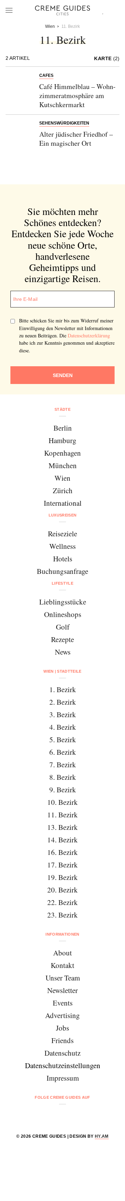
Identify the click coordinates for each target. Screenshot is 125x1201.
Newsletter (62, 990)
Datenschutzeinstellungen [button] (62, 1065)
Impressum (63, 1078)
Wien (62, 478)
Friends (62, 1040)
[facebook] (36, 1115)
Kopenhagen (62, 453)
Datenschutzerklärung (89, 335)
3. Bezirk (62, 714)
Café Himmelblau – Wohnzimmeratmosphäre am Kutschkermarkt (77, 95)
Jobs (62, 1028)
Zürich (63, 490)
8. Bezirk (62, 777)
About (62, 953)
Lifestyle (62, 583)
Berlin (62, 428)
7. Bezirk (62, 764)
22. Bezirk (62, 902)
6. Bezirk (62, 752)
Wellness (62, 546)
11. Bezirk (62, 814)
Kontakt (62, 965)
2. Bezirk (62, 702)
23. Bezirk (62, 915)
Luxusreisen (63, 515)
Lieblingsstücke (62, 602)
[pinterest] (71, 1115)
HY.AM (102, 1136)
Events (63, 1003)
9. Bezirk (62, 789)
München (63, 465)
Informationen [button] (62, 934)
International (63, 503)
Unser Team (62, 978)
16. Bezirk (62, 852)
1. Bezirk (62, 689)
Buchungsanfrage (62, 571)
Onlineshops (62, 614)
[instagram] (53, 1115)
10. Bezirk (62, 802)
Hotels (62, 558)
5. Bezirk (62, 739)
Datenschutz (62, 1053)
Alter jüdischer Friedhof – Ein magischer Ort (76, 138)
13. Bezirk (62, 827)
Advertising (62, 1015)
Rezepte (62, 639)
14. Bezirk (62, 839)
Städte (62, 409)
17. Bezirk (62, 865)
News (62, 652)
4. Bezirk (62, 727)
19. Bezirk (62, 877)
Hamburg (62, 440)
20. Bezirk (62, 890)
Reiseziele (62, 533)
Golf (62, 627)
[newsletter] (89, 1115)
